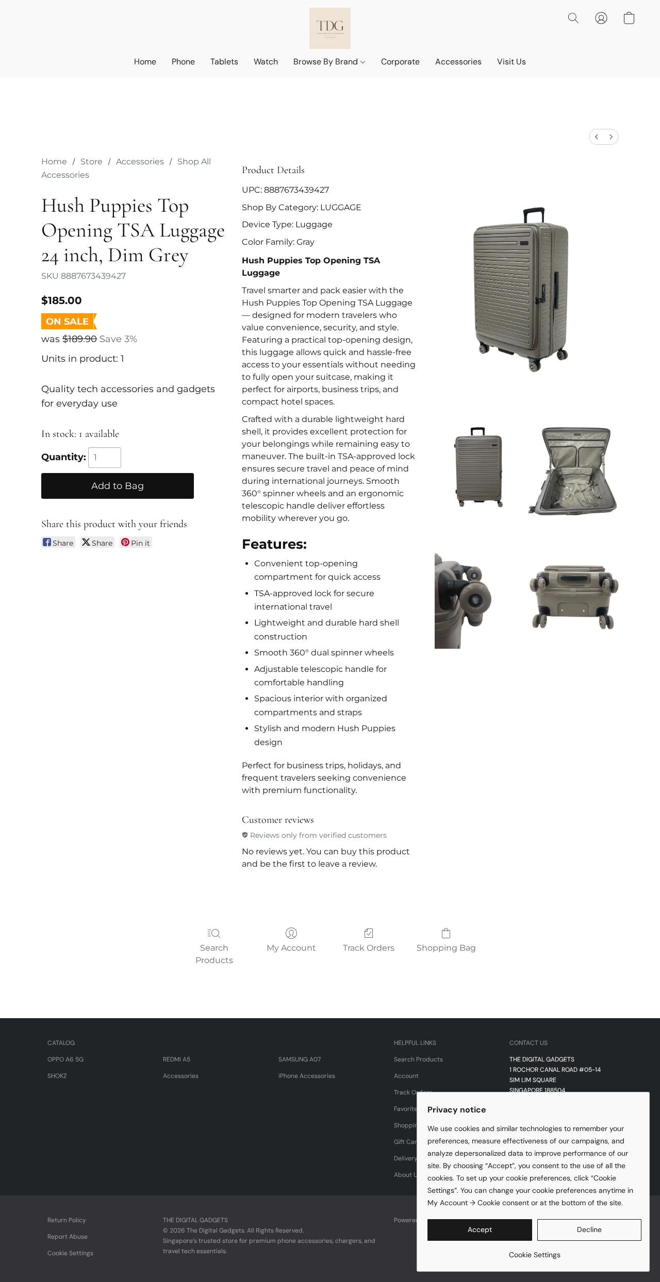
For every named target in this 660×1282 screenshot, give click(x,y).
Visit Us (511, 61)
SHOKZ (57, 1076)
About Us (407, 1175)
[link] (534, 1251)
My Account (291, 948)
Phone (183, 61)
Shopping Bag (446, 948)
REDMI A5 (176, 1059)
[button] (330, 28)
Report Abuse (67, 1237)
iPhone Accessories (306, 1076)
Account (406, 1076)
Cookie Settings (70, 1253)
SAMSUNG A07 (299, 1059)
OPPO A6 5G (65, 1059)
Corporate (400, 61)
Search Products (214, 954)
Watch (266, 61)
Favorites (407, 1109)
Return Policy (66, 1220)
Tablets (224, 61)
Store (91, 161)
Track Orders (368, 948)
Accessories (458, 61)
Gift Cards (409, 1142)
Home (145, 61)
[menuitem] (596, 136)
